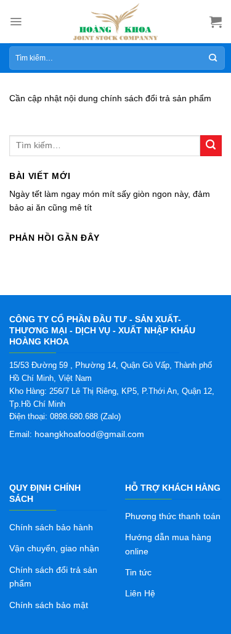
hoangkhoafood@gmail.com (89, 434)
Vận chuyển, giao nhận (54, 548)
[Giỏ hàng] (215, 21)
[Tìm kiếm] (213, 58)
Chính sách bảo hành (51, 527)
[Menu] (15, 21)
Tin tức (138, 572)
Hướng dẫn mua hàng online (168, 544)
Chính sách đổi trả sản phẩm (53, 576)
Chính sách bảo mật (48, 605)
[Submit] (211, 146)
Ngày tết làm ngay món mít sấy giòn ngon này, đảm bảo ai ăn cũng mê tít (109, 200)
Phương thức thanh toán (173, 516)
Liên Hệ (140, 593)
